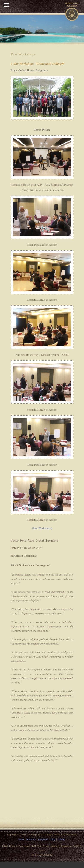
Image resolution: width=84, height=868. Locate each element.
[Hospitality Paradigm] (72, 10)
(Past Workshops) (42, 528)
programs (43, 839)
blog (53, 839)
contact (62, 839)
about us (31, 839)
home (21, 839)
